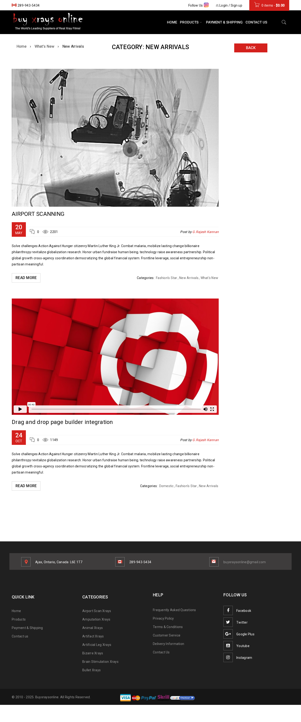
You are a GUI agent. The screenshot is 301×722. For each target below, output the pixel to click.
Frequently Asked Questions (174, 610)
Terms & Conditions (168, 627)
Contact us (20, 636)
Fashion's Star (166, 278)
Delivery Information (168, 644)
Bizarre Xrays (92, 653)
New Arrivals (188, 278)
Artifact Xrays (93, 636)
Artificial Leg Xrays (96, 645)
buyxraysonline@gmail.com (244, 562)
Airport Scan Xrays (96, 611)
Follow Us (196, 5)
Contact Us (161, 652)
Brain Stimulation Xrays (100, 662)
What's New (45, 46)
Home (21, 46)
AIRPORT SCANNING (38, 214)
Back (251, 48)
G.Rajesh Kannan (205, 232)
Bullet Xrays (91, 670)
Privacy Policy (163, 618)
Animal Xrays (92, 628)
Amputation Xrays (96, 619)
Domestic (166, 486)
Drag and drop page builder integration (62, 422)
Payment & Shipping (27, 628)
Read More (26, 278)
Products (19, 619)
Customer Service (166, 635)
